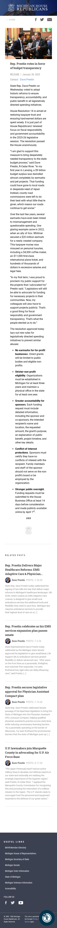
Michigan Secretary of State (17, 859)
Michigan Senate (12, 865)
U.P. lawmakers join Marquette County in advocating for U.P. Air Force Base (27, 752)
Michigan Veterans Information (18, 882)
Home (12, 19)
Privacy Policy (38, 919)
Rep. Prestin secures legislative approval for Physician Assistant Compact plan (27, 691)
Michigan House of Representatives (20, 853)
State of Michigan (12, 877)
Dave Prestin (27, 79)
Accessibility (10, 888)
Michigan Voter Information (17, 871)
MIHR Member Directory (15, 847)
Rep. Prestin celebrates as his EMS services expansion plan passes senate (28, 630)
